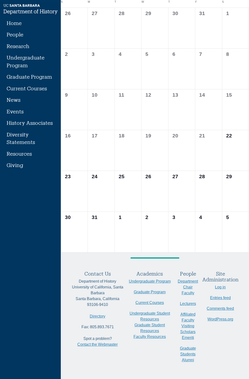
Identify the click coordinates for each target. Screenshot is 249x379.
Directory (97, 316)
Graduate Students (188, 351)
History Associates (30, 123)
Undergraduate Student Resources (150, 316)
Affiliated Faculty (188, 317)
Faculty (188, 293)
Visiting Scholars (188, 329)
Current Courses (27, 88)
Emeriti (188, 338)
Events (15, 111)
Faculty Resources (149, 337)
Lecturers (188, 304)
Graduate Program (29, 77)
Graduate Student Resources (149, 328)
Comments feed (220, 308)
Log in (220, 287)
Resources (19, 154)
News (13, 100)
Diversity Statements (21, 138)
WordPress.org (220, 319)
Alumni (188, 360)
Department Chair (188, 284)
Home (14, 23)
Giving (15, 165)
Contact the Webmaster (97, 344)
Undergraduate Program (25, 61)
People (15, 34)
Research (18, 46)
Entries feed (220, 298)
